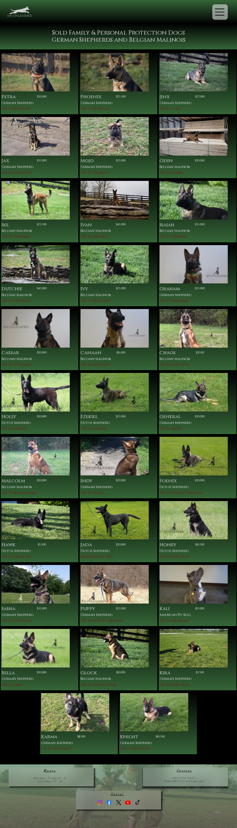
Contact (184, 770)
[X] (118, 802)
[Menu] (220, 12)
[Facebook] (109, 802)
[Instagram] (100, 802)
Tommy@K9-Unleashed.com (184, 781)
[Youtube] (128, 802)
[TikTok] (137, 802)
